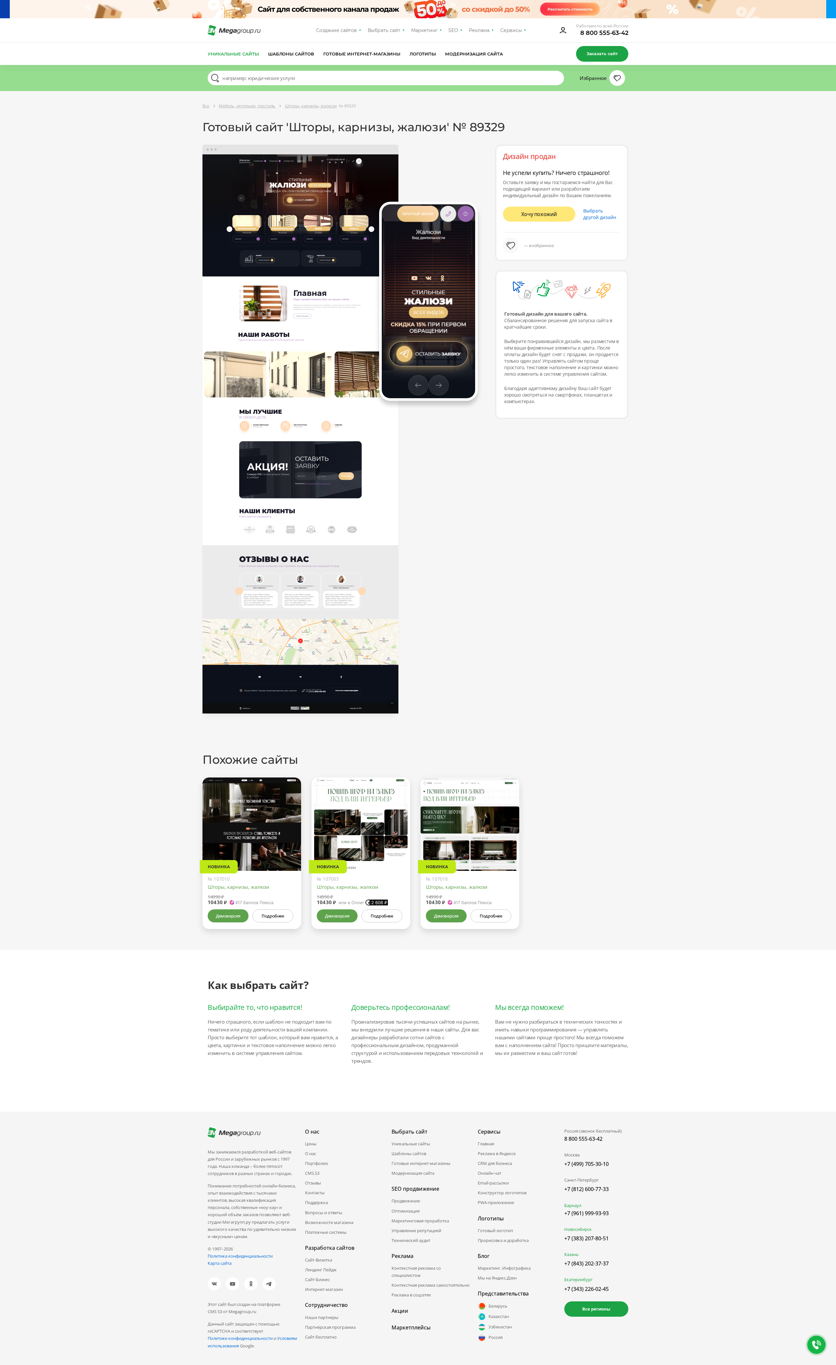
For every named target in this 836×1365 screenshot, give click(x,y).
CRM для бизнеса (495, 1163)
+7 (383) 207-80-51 (586, 1238)
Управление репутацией (416, 1230)
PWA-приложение (496, 1202)
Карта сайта (220, 1263)
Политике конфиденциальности (240, 1338)
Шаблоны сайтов (291, 53)
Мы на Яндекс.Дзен (497, 1278)
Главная (486, 1144)
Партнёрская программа (330, 1327)
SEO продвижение (415, 1188)
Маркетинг (424, 30)
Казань (571, 1254)
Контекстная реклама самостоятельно (431, 1285)
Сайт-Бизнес (317, 1279)
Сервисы (511, 30)
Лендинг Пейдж (321, 1270)
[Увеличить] (289, 843)
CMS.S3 (312, 1173)
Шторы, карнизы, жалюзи (238, 887)
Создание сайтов (336, 30)
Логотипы (423, 53)
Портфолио (316, 1163)
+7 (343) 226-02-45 (586, 1289)
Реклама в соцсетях (411, 1295)
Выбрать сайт (384, 30)
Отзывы (313, 1183)
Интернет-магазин (324, 1289)
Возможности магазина (329, 1222)
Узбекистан (500, 1327)
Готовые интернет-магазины (361, 53)
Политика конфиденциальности (240, 1256)
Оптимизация (406, 1211)
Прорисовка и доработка (503, 1240)
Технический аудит (411, 1240)
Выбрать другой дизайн (599, 214)
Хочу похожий (539, 214)
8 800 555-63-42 (604, 33)
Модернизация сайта (474, 53)
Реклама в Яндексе (497, 1153)
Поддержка (316, 1202)
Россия (496, 1337)
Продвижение (406, 1201)
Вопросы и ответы (323, 1213)
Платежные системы (325, 1232)
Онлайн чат (489, 1173)
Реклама (479, 30)
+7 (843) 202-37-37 (586, 1263)
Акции (400, 1310)
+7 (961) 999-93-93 (586, 1213)
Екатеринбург (578, 1279)
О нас (310, 1153)
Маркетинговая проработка (420, 1221)
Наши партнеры (321, 1317)
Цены (310, 1144)
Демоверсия (228, 916)
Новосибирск (578, 1229)
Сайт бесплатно (321, 1337)
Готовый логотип (495, 1230)
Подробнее (273, 916)
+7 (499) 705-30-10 (586, 1164)
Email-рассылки (493, 1183)
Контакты (315, 1193)
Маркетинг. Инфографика (504, 1268)
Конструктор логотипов (502, 1193)
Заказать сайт (602, 53)
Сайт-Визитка (318, 1260)
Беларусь (498, 1306)
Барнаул (572, 1205)
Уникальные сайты (233, 53)
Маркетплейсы (411, 1327)
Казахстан (499, 1316)
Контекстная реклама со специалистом (416, 1271)
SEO (453, 30)
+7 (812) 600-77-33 (586, 1189)
